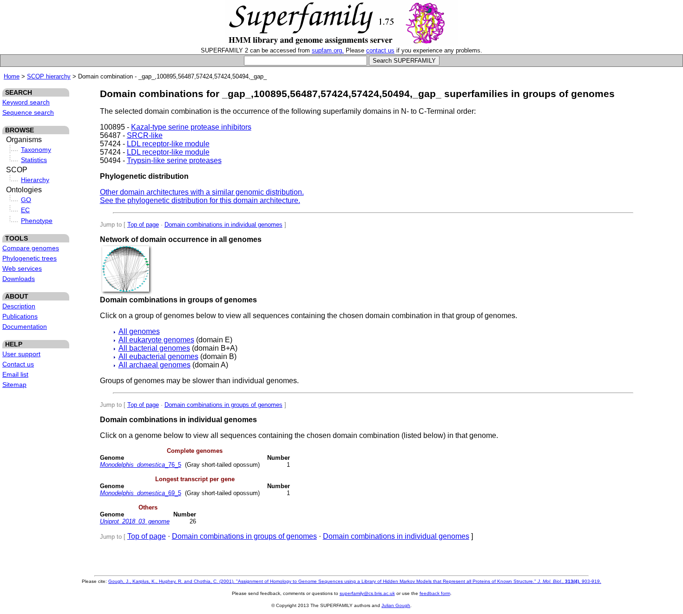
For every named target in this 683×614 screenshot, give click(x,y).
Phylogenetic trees (29, 258)
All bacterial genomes (154, 348)
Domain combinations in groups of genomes (223, 404)
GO (26, 199)
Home (12, 76)
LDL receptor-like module (168, 144)
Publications (20, 316)
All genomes (139, 331)
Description (18, 306)
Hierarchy (35, 179)
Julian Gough (395, 605)
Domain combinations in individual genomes (223, 224)
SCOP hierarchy (49, 76)
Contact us (18, 364)
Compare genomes (30, 248)
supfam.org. (328, 50)
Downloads (18, 278)
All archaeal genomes (154, 365)
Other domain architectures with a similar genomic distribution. (202, 192)
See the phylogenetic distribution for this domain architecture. (200, 200)
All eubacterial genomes (158, 356)
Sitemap (14, 384)
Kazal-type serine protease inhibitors (191, 127)
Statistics (34, 159)
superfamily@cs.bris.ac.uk (367, 593)
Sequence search (28, 112)
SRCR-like (145, 135)
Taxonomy (36, 149)
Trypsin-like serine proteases (174, 160)
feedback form (435, 593)
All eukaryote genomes (156, 340)
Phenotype (37, 220)
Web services (22, 268)
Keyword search (26, 102)
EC (25, 210)
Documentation (24, 326)
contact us (380, 50)
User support (21, 354)
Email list (15, 374)
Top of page (143, 224)
